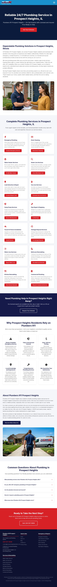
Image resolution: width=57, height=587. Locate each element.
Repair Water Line (10, 262)
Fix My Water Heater (11, 173)
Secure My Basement (11, 217)
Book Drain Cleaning (38, 150)
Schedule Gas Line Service (39, 195)
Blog (21, 540)
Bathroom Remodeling (7, 568)
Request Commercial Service (40, 285)
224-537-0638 (7, 542)
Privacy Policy (24, 544)
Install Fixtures (9, 240)
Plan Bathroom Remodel (38, 262)
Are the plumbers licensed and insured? (15, 490)
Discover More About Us (11, 422)
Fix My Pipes (36, 217)
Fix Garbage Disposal (38, 240)
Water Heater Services (8, 558)
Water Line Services (7, 560)
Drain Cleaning (41, 542)
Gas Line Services (42, 540)
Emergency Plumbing (42, 536)
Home (22, 536)
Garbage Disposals (7, 566)
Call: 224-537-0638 (28, 523)
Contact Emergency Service (13, 150)
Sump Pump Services (7, 562)
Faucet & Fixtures (6, 564)
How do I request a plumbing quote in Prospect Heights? (19, 495)
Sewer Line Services (42, 544)
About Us (23, 538)
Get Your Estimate (28, 29)
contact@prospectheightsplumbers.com (11, 544)
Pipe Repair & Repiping (43, 546)
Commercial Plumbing (7, 572)
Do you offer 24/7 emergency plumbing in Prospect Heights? (20, 484)
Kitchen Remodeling (7, 570)
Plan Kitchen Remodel (11, 285)
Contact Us (23, 542)
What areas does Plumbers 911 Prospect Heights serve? (19, 500)
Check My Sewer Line (38, 173)
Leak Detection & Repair (43, 538)
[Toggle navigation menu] (54, 2)
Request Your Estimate (28, 310)
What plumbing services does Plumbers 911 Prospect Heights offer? (22, 479)
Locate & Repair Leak (11, 195)
